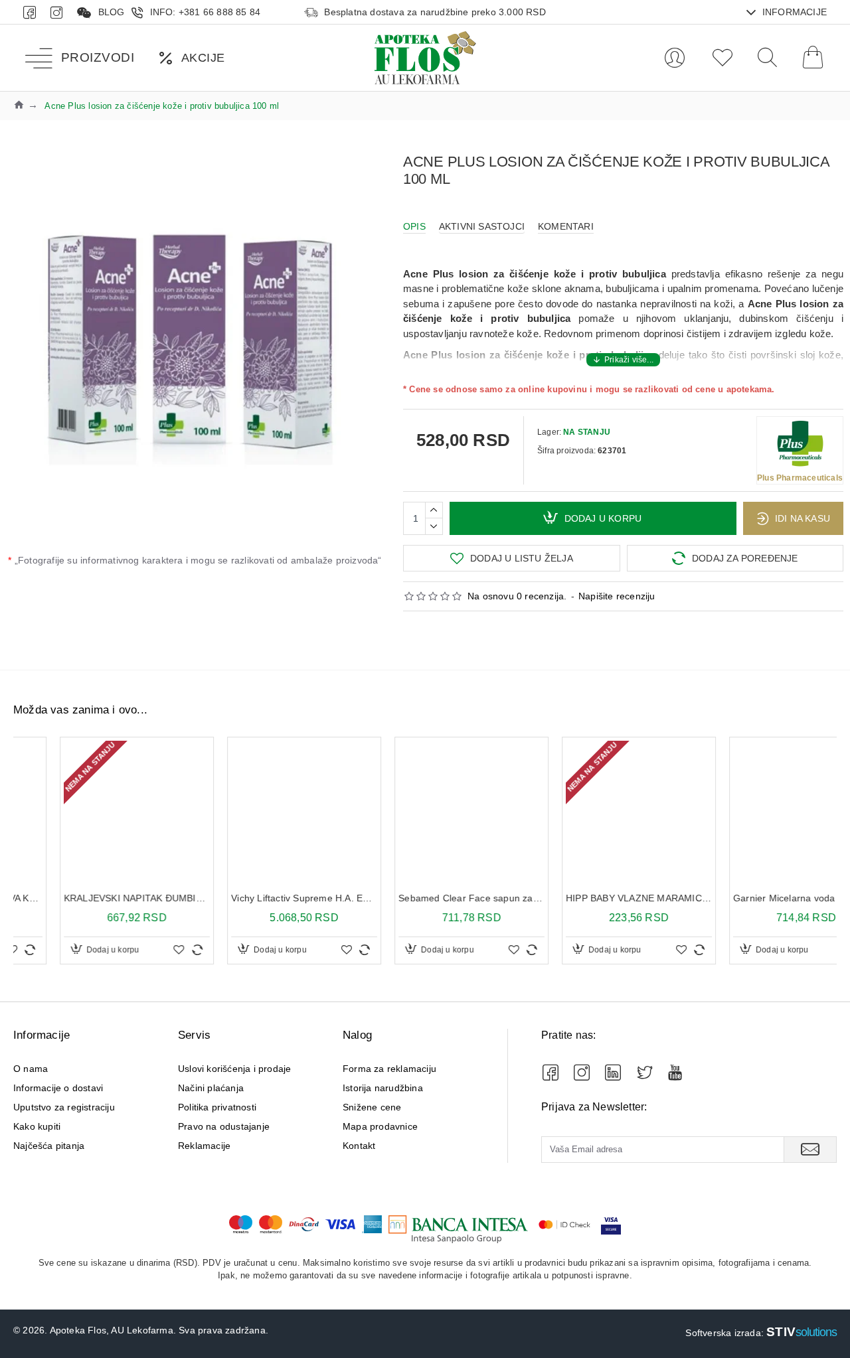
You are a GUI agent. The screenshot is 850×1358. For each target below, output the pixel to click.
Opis (414, 226)
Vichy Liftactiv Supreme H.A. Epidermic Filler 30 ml (258, 898)
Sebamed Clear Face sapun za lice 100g (425, 898)
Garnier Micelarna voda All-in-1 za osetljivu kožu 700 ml (760, 898)
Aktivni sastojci (482, 226)
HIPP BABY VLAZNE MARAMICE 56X (592, 898)
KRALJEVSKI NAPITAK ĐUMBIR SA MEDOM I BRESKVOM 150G (90, 898)
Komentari (566, 226)
